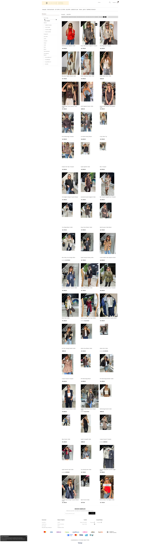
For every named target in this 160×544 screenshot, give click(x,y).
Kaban (45, 42)
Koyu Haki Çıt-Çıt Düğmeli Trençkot (89, 45)
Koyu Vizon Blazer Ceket (86, 227)
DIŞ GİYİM (68, 9)
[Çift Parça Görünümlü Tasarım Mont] (108, 305)
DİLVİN (46, 64)
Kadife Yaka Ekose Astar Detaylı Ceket (88, 409)
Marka (45, 55)
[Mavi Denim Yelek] (66, 420)
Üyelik (59, 522)
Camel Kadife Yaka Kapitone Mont (108, 257)
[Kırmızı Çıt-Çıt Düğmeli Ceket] (70, 33)
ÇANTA (84, 9)
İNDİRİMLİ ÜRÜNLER (91, 9)
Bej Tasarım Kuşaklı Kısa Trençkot (108, 197)
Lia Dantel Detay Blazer (86, 136)
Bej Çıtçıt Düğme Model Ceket (69, 76)
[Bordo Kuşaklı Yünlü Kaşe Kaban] (89, 305)
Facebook (92, 522)
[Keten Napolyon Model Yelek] (87, 63)
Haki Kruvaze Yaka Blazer (106, 227)
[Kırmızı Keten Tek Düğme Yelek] (107, 487)
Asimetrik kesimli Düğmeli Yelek (88, 197)
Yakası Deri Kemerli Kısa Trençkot (108, 287)
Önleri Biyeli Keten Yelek (105, 76)
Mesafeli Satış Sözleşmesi (47, 527)
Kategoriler (46, 34)
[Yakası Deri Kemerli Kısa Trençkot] (108, 275)
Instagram (99, 522)
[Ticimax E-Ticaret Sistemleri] (80, 543)
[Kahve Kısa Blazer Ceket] (86, 331)
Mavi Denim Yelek (66, 439)
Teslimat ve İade (61, 527)
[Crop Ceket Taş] (103, 118)
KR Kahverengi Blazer (86, 378)
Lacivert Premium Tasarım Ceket (69, 287)
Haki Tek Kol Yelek (85, 499)
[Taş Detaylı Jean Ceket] (86, 452)
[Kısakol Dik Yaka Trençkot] (68, 150)
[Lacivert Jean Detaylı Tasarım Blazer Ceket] (71, 487)
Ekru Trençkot (103, 166)
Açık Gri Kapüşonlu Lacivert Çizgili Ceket (107, 470)
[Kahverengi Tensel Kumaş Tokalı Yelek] (71, 93)
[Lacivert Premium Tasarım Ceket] (70, 275)
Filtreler (45, 22)
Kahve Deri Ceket (104, 348)
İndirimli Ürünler (48, 25)
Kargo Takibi (84, 524)
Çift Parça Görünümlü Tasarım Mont (108, 318)
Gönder (92, 513)
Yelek (45, 45)
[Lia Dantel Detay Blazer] (86, 122)
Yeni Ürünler (47, 27)
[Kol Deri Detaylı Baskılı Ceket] (68, 334)
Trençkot (45, 40)
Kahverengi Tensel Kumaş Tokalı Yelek (69, 107)
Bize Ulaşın (44, 525)
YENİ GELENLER (50, 9)
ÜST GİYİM (57, 9)
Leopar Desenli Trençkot (67, 378)
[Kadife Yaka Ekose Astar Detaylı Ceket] (89, 396)
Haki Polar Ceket (66, 318)
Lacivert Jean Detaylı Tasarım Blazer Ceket (70, 500)
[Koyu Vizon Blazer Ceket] (86, 210)
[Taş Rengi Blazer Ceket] (67, 210)
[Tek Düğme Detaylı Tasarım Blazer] (70, 183)
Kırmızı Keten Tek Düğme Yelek (107, 499)
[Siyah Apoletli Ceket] (85, 148)
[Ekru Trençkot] (103, 146)
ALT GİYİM (62, 9)
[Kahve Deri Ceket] (104, 329)
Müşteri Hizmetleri (83, 522)
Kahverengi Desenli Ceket (106, 408)
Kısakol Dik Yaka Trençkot (68, 166)
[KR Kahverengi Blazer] (86, 360)
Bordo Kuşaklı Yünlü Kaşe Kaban (88, 318)
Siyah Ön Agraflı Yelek (86, 439)
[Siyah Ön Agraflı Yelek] (86, 424)
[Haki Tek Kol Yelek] (85, 481)
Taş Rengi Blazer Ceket (67, 227)
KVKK (59, 525)
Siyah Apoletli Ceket (85, 166)
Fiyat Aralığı (46, 18)
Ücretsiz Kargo (48, 29)
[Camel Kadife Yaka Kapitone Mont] (108, 243)
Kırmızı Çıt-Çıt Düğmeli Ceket (68, 45)
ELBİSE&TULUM (74, 9)
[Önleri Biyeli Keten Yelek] (106, 63)
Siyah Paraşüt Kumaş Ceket (87, 257)
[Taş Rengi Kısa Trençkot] (108, 33)
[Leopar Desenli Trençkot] (67, 364)
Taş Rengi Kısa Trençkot (105, 45)
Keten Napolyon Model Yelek (87, 76)
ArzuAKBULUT (48, 61)
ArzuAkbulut (47, 59)
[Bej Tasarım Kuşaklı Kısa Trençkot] (108, 184)
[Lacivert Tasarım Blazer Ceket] (69, 396)
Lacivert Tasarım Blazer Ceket (69, 408)
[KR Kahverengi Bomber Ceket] (106, 363)
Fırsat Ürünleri (48, 31)
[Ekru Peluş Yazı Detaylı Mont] (68, 242)
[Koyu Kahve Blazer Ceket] (89, 275)
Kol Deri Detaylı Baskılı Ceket (68, 348)
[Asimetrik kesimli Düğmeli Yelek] (88, 182)
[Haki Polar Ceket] (70, 305)
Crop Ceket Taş (103, 136)
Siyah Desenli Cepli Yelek (67, 469)
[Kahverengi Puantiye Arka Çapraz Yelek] (109, 93)
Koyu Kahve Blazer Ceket (86, 287)
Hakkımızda (44, 524)
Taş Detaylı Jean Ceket (86, 469)
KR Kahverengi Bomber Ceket (106, 378)
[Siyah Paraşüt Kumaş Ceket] (87, 242)
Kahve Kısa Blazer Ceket (86, 348)
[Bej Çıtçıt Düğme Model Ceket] (70, 63)
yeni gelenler (46, 53)
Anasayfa (44, 9)
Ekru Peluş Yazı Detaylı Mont (68, 257)
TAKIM (80, 9)
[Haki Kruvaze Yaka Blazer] (106, 210)
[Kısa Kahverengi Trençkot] (68, 122)
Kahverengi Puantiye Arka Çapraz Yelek (107, 107)
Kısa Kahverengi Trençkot (68, 136)
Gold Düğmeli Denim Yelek (87, 106)
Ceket (45, 38)
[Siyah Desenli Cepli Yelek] (67, 452)
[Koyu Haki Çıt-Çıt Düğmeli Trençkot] (89, 33)
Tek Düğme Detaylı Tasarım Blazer (70, 197)
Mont (45, 47)
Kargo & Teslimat (61, 524)
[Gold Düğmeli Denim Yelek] (87, 91)
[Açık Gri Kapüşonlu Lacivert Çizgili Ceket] (109, 456)
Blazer (45, 49)
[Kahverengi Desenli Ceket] (106, 390)
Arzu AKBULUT (48, 57)
